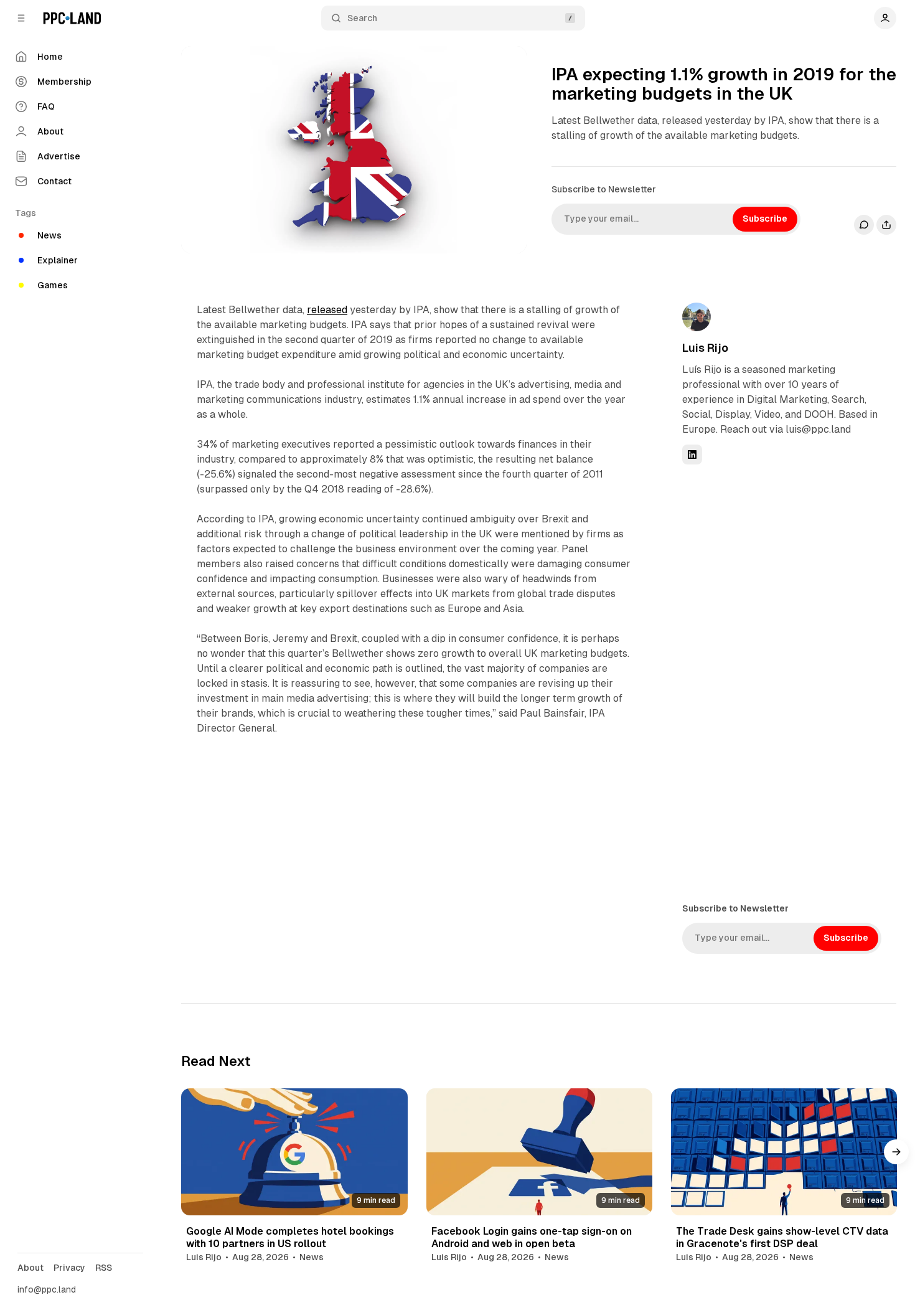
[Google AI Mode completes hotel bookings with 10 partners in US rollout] (294, 1151)
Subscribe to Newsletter (603, 189)
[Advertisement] (775, 682)
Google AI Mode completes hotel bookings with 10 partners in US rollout (290, 1237)
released (327, 310)
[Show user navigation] (885, 18)
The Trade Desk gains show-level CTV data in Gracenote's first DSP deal (782, 1237)
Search (362, 18)
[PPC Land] (71, 18)
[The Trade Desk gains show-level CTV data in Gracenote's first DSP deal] (784, 1151)
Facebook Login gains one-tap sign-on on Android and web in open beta (531, 1237)
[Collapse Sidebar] (21, 18)
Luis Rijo (705, 347)
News (311, 1257)
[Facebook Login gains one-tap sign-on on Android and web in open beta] (539, 1151)
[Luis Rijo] (696, 317)
